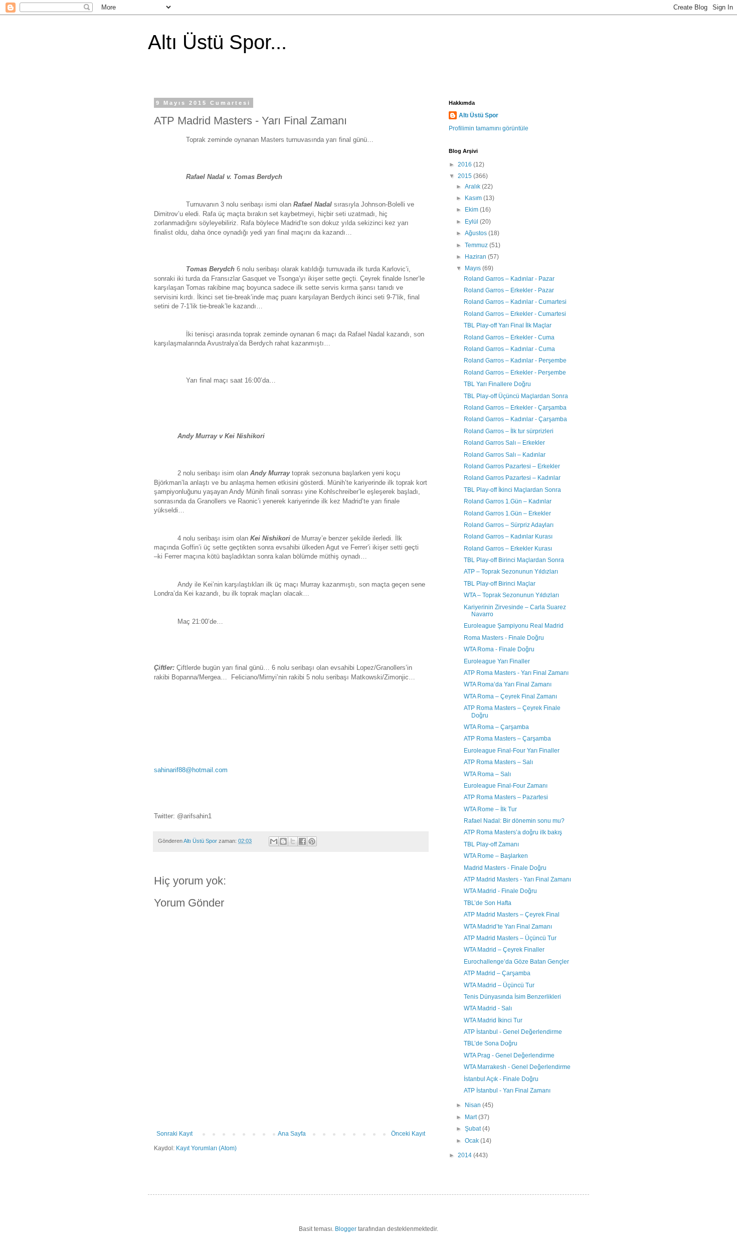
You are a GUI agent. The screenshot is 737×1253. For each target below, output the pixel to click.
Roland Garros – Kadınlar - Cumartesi (515, 301)
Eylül (472, 221)
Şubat (473, 1128)
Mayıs (473, 268)
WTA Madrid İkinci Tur (493, 1020)
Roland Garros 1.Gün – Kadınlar (507, 501)
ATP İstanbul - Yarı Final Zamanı (507, 1090)
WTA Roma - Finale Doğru (499, 649)
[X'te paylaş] (293, 841)
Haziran (476, 256)
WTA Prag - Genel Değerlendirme (509, 1055)
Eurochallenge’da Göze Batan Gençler (516, 961)
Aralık (473, 186)
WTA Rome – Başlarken (496, 855)
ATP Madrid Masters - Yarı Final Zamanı (517, 879)
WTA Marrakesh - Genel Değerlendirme (517, 1066)
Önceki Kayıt (408, 1133)
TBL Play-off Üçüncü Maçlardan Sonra (516, 396)
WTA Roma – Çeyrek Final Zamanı (510, 696)
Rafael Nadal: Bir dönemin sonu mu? (514, 820)
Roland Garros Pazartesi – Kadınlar (512, 477)
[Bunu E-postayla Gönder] (274, 841)
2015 (465, 176)
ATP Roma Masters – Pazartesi (506, 797)
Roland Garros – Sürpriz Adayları (509, 524)
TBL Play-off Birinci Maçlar (499, 583)
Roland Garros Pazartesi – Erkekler (512, 466)
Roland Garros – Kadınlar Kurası (508, 536)
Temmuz (477, 245)
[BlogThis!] (283, 841)
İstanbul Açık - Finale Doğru (501, 1079)
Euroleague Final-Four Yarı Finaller (512, 750)
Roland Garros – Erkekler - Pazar (509, 290)
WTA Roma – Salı (487, 774)
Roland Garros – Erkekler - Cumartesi (515, 313)
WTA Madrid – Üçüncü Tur (499, 985)
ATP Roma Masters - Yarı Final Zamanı (516, 672)
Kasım (474, 198)
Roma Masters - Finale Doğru (504, 637)
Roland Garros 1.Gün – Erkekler (507, 513)
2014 (465, 1155)
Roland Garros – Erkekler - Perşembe (515, 372)
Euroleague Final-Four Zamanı (505, 785)
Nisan (473, 1105)
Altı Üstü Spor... (217, 42)
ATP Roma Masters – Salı (498, 762)
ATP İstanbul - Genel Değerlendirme (513, 1031)
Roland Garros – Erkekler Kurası (508, 548)
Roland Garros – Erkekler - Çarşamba (515, 407)
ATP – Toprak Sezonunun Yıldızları (511, 571)
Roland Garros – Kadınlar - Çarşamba (515, 419)
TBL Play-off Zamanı (491, 844)
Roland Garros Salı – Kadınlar (504, 454)
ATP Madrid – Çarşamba (497, 973)
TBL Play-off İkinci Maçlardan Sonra (512, 489)
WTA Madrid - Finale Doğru (500, 890)
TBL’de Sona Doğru (490, 1043)
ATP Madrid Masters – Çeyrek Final (512, 914)
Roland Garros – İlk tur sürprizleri (509, 431)
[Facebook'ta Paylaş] (302, 841)
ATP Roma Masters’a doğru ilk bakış (513, 832)
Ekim (472, 209)
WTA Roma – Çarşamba (496, 727)
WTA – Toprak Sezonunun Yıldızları (511, 595)
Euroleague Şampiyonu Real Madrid (514, 625)
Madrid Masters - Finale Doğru (505, 867)
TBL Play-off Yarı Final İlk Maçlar (507, 325)
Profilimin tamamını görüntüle (488, 128)
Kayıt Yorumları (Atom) (206, 1148)
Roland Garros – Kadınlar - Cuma (509, 348)
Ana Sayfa (292, 1133)
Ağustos (476, 233)
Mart (471, 1117)
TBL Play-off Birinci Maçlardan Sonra (514, 560)
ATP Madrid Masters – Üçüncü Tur (510, 938)
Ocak (472, 1140)
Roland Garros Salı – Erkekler (504, 442)
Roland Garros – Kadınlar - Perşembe (515, 360)
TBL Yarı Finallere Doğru (497, 384)
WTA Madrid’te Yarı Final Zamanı (508, 926)
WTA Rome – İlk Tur (490, 809)
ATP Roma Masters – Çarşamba (507, 738)
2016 (465, 164)
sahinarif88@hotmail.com (191, 770)
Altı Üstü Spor (478, 115)
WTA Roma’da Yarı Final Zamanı (507, 684)
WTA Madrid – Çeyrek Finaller (504, 949)
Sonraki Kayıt (174, 1133)
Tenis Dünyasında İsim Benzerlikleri (512, 996)
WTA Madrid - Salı (488, 1008)
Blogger (345, 1228)
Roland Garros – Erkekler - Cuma (509, 337)
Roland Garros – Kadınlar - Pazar (509, 278)
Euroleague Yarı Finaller (497, 661)
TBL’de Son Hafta (487, 903)
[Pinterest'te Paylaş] (312, 841)
